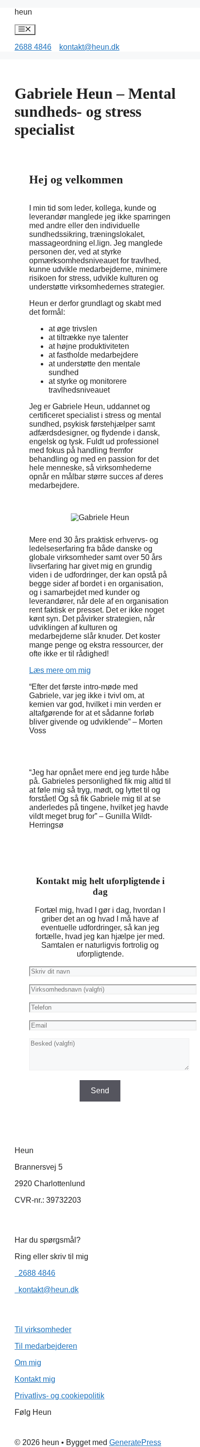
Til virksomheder (43, 1329)
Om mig (28, 1362)
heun (23, 12)
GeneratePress (135, 1442)
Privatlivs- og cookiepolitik (59, 1396)
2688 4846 (33, 47)
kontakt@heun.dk (89, 47)
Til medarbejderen (46, 1346)
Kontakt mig (35, 1379)
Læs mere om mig (60, 670)
